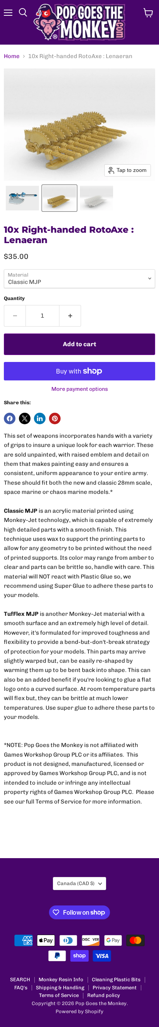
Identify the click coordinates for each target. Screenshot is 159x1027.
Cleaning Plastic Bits (116, 979)
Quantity (14, 298)
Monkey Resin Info (61, 979)
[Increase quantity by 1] (70, 316)
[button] (22, 198)
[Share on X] (24, 418)
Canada (76, 883)
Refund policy (103, 995)
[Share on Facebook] (9, 418)
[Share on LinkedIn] (40, 418)
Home (12, 56)
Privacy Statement (115, 987)
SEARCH (20, 979)
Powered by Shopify (79, 1011)
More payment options (79, 389)
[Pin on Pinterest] (55, 418)
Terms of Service (59, 995)
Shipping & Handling (60, 987)
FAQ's (20, 987)
